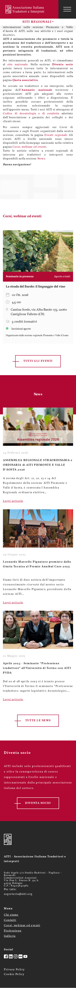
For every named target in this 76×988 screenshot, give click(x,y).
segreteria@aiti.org (18, 894)
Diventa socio (62, 64)
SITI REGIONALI (37, 22)
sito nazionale (17, 64)
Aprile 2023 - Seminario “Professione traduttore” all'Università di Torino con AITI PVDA (37, 668)
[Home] (25, 9)
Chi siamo (11, 914)
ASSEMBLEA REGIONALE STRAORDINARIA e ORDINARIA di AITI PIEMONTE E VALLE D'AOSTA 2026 (37, 465)
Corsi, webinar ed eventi (29, 147)
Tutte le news (38, 720)
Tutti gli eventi (38, 361)
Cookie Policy (14, 974)
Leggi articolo (13, 501)
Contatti (10, 920)
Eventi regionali (55, 135)
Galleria (9, 936)
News (41, 158)
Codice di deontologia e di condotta (31, 113)
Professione (12, 930)
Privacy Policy (14, 969)
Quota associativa (25, 80)
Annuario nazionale (36, 90)
